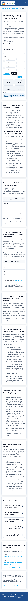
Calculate (14, 73)
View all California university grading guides (11, 567)
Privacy (20, 599)
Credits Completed (8, 49)
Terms (20, 597)
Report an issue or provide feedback (11, 585)
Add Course (6, 73)
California (19, 8)
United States (14, 8)
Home (2, 8)
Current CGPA (7, 44)
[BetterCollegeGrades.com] (8, 3)
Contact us (23, 595)
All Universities (8, 8)
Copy (20, 77)
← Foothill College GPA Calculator (13, 556)
